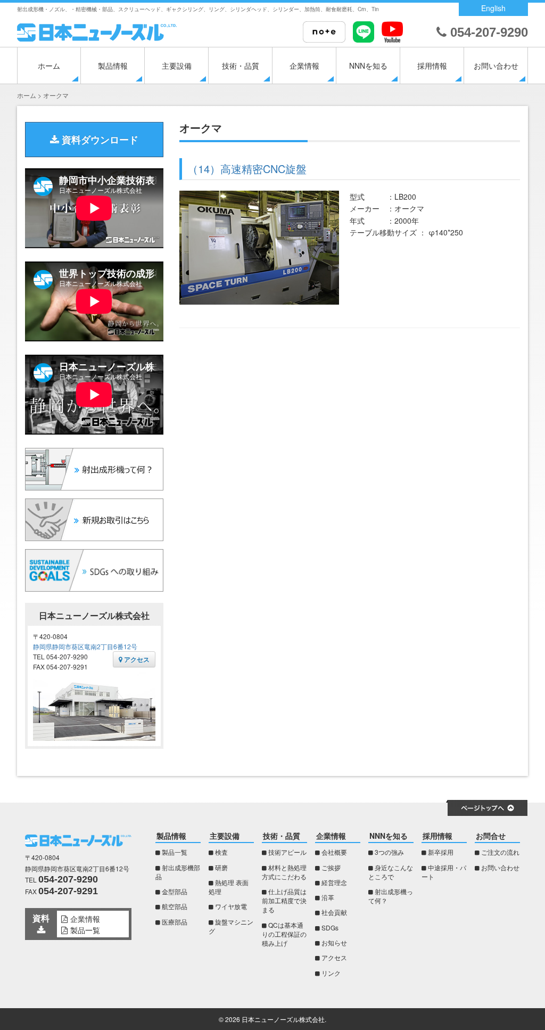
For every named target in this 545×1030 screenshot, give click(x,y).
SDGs (329, 927)
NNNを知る (368, 65)
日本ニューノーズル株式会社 (283, 1019)
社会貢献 (334, 912)
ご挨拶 (331, 867)
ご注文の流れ (500, 851)
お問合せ (491, 835)
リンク (331, 972)
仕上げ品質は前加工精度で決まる (284, 900)
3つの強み (389, 851)
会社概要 (334, 851)
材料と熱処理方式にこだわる (284, 872)
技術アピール (287, 851)
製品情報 (113, 65)
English (493, 8)
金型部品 (174, 891)
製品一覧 (174, 851)
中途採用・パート (444, 872)
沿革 (327, 897)
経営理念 (334, 882)
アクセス (136, 659)
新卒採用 (440, 851)
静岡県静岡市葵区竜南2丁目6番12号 (85, 646)
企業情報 (304, 65)
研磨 (221, 867)
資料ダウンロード (98, 139)
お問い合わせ (496, 65)
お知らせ (334, 942)
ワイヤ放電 (231, 906)
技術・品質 (240, 65)
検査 (221, 851)
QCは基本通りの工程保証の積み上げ (284, 933)
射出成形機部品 (177, 872)
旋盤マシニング (231, 926)
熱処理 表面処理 (229, 887)
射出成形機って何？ (390, 896)
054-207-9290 (487, 32)
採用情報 (432, 65)
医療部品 (174, 921)
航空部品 (174, 906)
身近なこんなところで (390, 872)
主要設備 (177, 65)
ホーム (49, 65)
